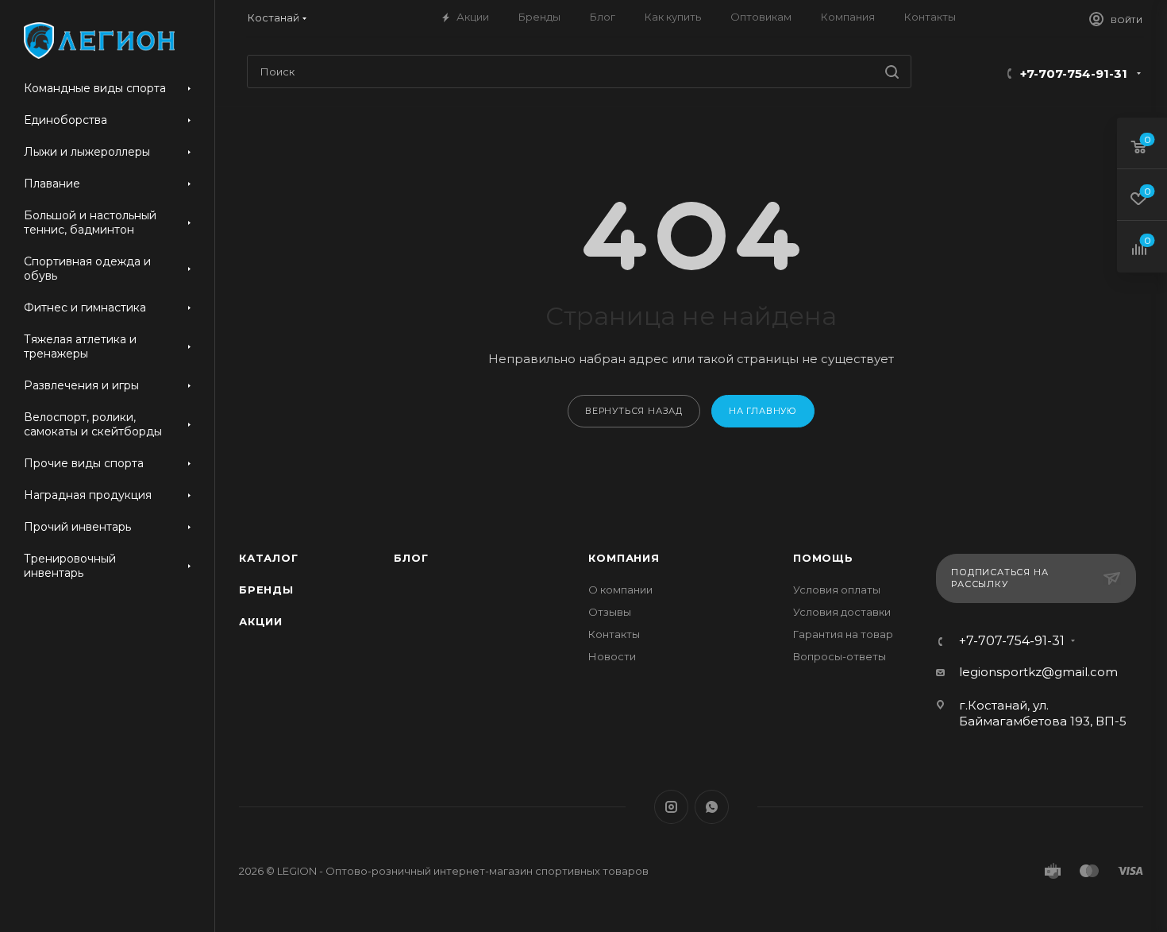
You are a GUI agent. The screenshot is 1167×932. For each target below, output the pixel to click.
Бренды (266, 589)
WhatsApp (712, 807)
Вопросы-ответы (839, 656)
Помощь (823, 557)
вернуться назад (634, 410)
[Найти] (891, 71)
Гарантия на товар (843, 634)
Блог (411, 557)
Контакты (614, 634)
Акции (261, 621)
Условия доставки (842, 611)
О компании (620, 589)
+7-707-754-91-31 (1073, 73)
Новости (612, 656)
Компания (623, 557)
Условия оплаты (836, 589)
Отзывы (609, 611)
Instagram (671, 807)
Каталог (268, 557)
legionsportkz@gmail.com (1038, 671)
